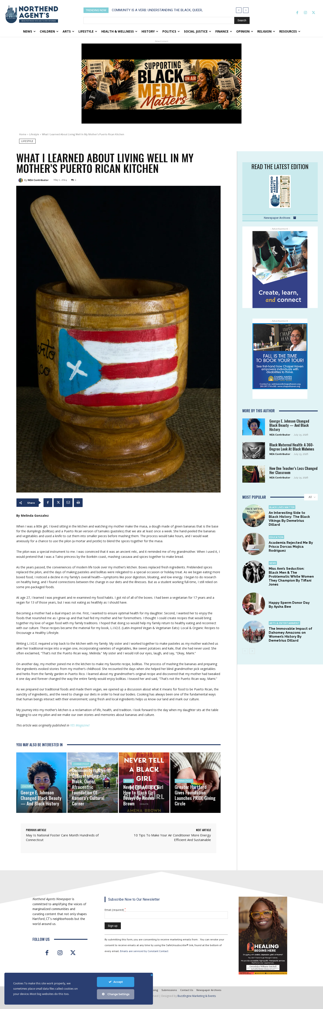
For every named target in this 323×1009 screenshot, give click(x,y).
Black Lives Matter (282, 507)
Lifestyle (34, 134)
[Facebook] (297, 13)
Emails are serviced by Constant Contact (144, 951)
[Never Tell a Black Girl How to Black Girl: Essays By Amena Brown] (144, 782)
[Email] (68, 502)
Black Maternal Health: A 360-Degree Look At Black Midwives (291, 447)
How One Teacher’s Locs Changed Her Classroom (293, 470)
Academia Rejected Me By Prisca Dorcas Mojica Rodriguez (291, 547)
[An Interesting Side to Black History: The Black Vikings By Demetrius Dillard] (253, 515)
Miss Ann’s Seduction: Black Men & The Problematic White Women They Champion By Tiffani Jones (291, 576)
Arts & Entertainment (284, 623)
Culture (27, 786)
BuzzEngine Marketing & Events (197, 996)
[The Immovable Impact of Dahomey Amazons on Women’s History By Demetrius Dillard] (253, 631)
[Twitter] (314, 13)
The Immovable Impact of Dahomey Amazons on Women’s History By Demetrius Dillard (290, 634)
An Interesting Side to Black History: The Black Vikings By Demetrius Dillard (289, 519)
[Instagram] (305, 13)
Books (128, 781)
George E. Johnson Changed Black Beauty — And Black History (289, 425)
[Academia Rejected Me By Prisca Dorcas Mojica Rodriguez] (253, 544)
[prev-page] (245, 651)
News (272, 563)
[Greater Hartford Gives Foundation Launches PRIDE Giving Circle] (195, 782)
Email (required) (115, 909)
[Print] (78, 502)
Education (276, 537)
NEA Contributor (38, 180)
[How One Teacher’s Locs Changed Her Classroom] (253, 474)
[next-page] (252, 651)
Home (22, 134)
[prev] (238, 10)
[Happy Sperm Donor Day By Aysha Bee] (253, 604)
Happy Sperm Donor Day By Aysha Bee (289, 605)
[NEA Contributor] (21, 180)
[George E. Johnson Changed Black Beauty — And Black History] (41, 782)
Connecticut (81, 764)
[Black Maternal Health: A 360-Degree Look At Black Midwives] (253, 450)
